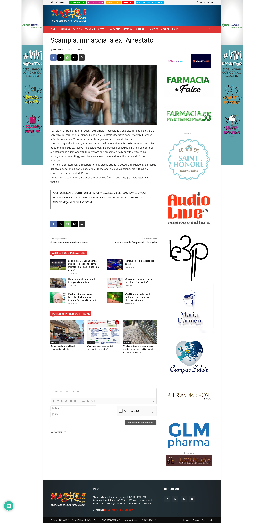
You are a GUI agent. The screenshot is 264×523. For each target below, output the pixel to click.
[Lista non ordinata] (75, 401)
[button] (210, 29)
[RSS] (184, 499)
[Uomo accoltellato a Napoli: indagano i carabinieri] (58, 283)
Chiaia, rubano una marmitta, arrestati (69, 242)
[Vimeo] (208, 2)
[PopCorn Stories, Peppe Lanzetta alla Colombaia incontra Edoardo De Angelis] (58, 297)
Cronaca (54, 342)
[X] (204, 2)
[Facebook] (197, 2)
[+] (96, 401)
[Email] (75, 57)
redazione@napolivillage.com (118, 509)
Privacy (196, 520)
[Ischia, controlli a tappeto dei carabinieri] (115, 264)
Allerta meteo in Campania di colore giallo (136, 242)
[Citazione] (79, 401)
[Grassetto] (53, 401)
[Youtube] (212, 2)
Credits (158, 520)
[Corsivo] (58, 401)
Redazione (58, 49)
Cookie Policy (208, 520)
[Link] (88, 401)
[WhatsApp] (67, 57)
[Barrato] (66, 401)
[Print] (82, 57)
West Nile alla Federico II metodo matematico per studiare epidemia (137, 297)
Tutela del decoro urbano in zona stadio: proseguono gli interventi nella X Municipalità (138, 349)
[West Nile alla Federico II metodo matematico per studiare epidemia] (115, 297)
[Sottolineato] (62, 401)
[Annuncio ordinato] (71, 401)
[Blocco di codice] (83, 401)
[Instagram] (201, 2)
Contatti (186, 520)
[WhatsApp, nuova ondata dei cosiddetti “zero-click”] (115, 283)
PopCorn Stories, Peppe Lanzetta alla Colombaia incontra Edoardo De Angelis (82, 297)
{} (92, 401)
